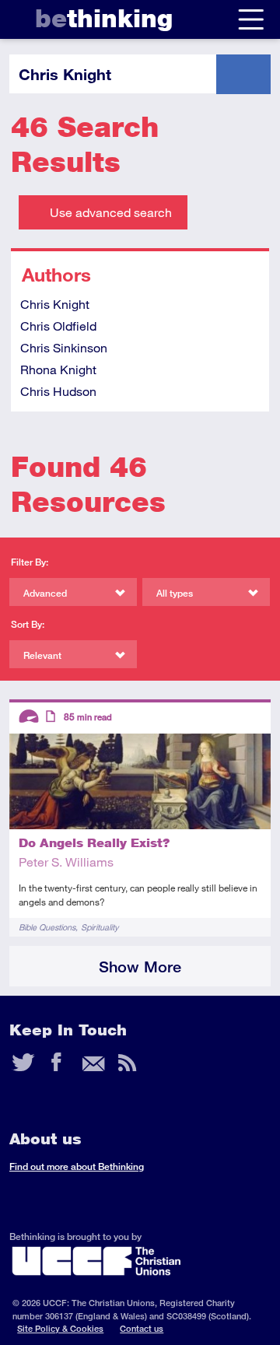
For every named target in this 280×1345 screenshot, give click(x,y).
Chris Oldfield (58, 325)
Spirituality (99, 927)
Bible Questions (47, 927)
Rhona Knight (58, 369)
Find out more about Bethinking (76, 1166)
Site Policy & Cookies (60, 1328)
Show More (140, 966)
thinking (104, 18)
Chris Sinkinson (63, 347)
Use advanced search (111, 212)
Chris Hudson (58, 391)
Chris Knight (54, 303)
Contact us (141, 1328)
